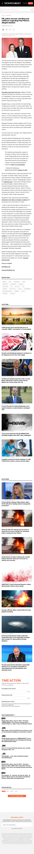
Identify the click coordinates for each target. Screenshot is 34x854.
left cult (4, 34)
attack (5, 33)
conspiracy (11, 33)
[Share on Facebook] (7, 29)
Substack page (8, 182)
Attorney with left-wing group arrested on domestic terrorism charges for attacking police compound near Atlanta (15, 531)
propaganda (21, 34)
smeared (3, 35)
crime (14, 33)
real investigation (27, 34)
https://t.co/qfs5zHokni (18, 164)
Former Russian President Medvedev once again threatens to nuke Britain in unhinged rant (16, 407)
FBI (2, 34)
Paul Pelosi (14, 34)
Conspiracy (8, 15)
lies (7, 34)
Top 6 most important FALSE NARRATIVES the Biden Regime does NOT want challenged (16, 434)
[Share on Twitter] (10, 29)
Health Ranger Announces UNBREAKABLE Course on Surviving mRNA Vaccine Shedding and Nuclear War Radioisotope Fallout (16, 740)
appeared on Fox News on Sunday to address (15, 200)
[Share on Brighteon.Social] (3, 29)
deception (17, 33)
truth (6, 35)
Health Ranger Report (8, 715)
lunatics (9, 34)
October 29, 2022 (22, 170)
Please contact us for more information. (11, 706)
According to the (11, 92)
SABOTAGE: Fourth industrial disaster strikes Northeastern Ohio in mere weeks (16, 585)
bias (7, 33)
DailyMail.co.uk (6, 267)
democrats (22, 33)
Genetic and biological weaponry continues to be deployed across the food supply (16, 354)
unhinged (9, 35)
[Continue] (31, 825)
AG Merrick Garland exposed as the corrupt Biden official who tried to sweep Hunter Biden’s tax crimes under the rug (16, 380)
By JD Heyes (4, 25)
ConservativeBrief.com (8, 270)
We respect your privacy (17, 828)
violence (13, 35)
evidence (25, 33)
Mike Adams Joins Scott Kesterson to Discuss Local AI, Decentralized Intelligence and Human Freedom (17, 731)
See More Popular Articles (17, 796)
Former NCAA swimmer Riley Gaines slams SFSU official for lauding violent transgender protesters (16, 503)
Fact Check (30, 33)
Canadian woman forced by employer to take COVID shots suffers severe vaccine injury (16, 460)
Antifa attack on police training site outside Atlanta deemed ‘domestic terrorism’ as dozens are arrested (16, 558)
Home (3, 15)
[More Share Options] (14, 29)
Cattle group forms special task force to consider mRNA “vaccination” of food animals (16, 328)
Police (17, 34)
